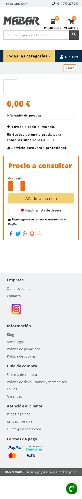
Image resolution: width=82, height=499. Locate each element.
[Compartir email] (39, 234)
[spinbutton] (17, 186)
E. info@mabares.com (24, 429)
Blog (10, 334)
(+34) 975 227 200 (67, 3)
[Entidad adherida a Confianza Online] (16, 309)
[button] (22, 186)
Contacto (14, 295)
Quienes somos (19, 288)
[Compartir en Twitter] (18, 234)
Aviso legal (15, 341)
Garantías (14, 396)
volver (70, 68)
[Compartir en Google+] (25, 234)
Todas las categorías (28, 56)
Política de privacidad (23, 349)
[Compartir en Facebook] (11, 234)
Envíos (12, 389)
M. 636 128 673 (19, 422)
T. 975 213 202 (19, 414)
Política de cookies (21, 356)
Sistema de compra (22, 374)
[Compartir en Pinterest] (32, 234)
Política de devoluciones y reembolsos (37, 382)
